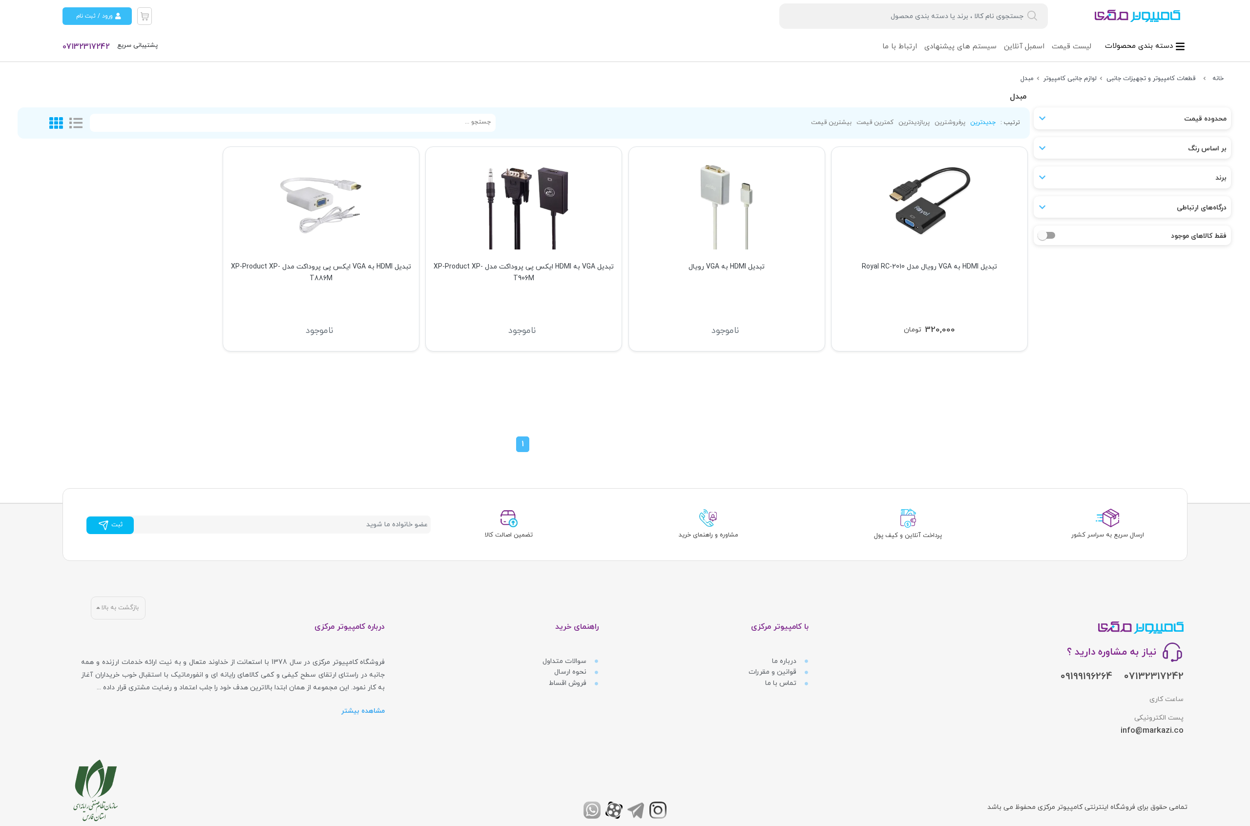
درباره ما (785, 661)
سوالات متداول (565, 661)
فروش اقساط (568, 683)
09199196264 (1086, 676)
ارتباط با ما (899, 46)
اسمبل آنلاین (1024, 46)
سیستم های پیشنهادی (960, 46)
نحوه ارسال (571, 672)
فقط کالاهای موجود (1199, 236)
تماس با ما (781, 683)
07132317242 (86, 46)
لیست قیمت (1071, 46)
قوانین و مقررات (773, 672)
